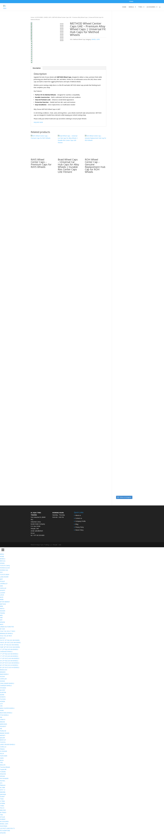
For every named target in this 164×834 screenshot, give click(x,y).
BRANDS (3, 672)
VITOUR (2, 817)
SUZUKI (2, 676)
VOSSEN (2, 611)
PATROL (2, 781)
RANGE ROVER (4, 733)
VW (1, 728)
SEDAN (2, 563)
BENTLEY (3, 740)
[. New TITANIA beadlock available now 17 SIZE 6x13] (117, 418)
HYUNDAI (3, 688)
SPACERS (3, 833)
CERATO (2, 719)
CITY (1, 704)
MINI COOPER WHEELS (7, 708)
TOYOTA (2, 742)
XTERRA (2, 803)
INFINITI (2, 735)
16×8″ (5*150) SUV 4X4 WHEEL (9, 645)
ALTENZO (3, 812)
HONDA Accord (5, 568)
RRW (1, 606)
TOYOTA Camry (5, 565)
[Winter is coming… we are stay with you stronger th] (126, 403)
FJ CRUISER (3, 751)
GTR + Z (2, 790)
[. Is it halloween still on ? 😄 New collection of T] (131, 98)
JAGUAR (2, 738)
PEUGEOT (3, 726)
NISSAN (2, 776)
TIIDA (2, 799)
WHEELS (131, 7)
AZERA (2, 695)
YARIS (2, 758)
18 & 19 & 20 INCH (6, 636)
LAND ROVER (4, 577)
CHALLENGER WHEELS (7, 683)
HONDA (2, 701)
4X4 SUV (2, 638)
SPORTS (2, 590)
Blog (76, 524)
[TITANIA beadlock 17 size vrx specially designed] (121, 420)
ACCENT (2, 690)
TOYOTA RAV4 (4, 574)
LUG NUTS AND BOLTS (7, 828)
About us (78, 515)
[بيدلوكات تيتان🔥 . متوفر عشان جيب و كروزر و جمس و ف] (117, 64)
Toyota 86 (3, 769)
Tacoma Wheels (5, 767)
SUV (1, 572)
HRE (1, 617)
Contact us (78, 518)
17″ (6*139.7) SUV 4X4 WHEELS (9, 658)
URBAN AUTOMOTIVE (7, 627)
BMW (1, 599)
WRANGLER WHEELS (6, 633)
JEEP (1, 579)
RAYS (1, 624)
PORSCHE (3, 731)
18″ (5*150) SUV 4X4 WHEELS (9, 661)
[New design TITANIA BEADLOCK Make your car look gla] (117, 266)
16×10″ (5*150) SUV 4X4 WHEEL (10, 640)
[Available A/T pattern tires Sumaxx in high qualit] (121, 102)
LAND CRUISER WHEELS (7, 744)
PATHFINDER (4, 778)
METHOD (3, 604)
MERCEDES (3, 724)
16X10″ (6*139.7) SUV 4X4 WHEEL (10, 642)
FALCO (2, 808)
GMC (1, 586)
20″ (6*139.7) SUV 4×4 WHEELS (9, 667)
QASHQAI (3, 794)
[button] (3, 550)
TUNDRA (3, 772)
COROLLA (3, 747)
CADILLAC (3, 588)
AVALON (2, 765)
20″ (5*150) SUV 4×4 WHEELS (9, 665)
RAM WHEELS (4, 674)
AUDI (1, 597)
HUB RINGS (3, 826)
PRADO (2, 749)
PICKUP (2, 581)
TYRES (140, 7)
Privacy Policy (79, 527)
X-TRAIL (2, 801)
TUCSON (3, 699)
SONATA (2, 697)
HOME (124, 7)
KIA (1, 717)
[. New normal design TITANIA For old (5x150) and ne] (131, 258)
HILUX (2, 753)
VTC (1, 783)
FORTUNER (3, 756)
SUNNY (2, 796)
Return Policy (79, 530)
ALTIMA (2, 787)
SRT (1, 620)
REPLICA (2, 561)
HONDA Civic (4, 570)
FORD (2, 710)
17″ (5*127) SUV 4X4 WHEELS (9, 656)
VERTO (2, 608)
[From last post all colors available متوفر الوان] (121, 229)
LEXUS (2, 595)
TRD (1, 762)
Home (32, 17)
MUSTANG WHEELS (6, 713)
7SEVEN (2, 613)
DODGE (2, 681)
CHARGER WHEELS (6, 685)
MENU (2, 554)
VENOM (2, 622)
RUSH (2, 760)
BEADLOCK (3, 670)
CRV (1, 706)
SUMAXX (2, 819)
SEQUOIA (3, 774)
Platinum (2, 785)
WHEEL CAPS (47, 17)
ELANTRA (3, 692)
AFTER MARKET (5, 602)
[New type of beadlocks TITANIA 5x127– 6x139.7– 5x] (126, 93)
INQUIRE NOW (38, 122)
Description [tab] (37, 68)
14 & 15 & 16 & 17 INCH (7, 631)
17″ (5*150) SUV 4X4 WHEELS (9, 649)
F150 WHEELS (4, 715)
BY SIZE (2, 629)
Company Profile (80, 521)
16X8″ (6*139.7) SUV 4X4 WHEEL (10, 647)
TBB (1, 815)
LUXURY (2, 593)
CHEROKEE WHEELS (6, 651)
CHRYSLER (3, 679)
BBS (1, 615)
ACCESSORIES (151, 7)
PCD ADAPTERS (5, 830)
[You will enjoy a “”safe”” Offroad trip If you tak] (126, 250)
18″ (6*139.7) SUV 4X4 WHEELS (9, 663)
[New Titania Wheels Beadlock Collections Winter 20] (131, 381)
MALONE (3, 810)
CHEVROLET (4, 583)
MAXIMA (2, 792)
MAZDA (2, 722)
